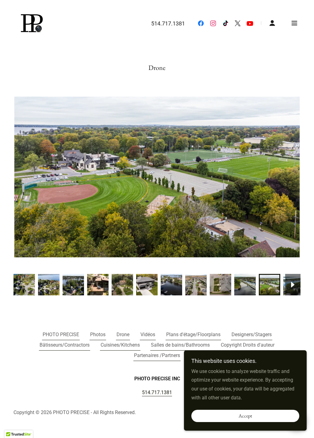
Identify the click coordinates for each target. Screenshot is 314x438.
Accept (245, 416)
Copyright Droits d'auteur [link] (247, 345)
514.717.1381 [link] (168, 23)
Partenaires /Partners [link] (157, 355)
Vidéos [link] (147, 334)
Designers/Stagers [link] (252, 334)
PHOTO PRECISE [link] (61, 334)
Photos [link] (97, 334)
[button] (272, 23)
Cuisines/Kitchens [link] (120, 345)
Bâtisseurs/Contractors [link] (65, 345)
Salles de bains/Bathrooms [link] (180, 345)
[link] (31, 22)
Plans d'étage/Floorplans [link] (193, 334)
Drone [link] (123, 334)
